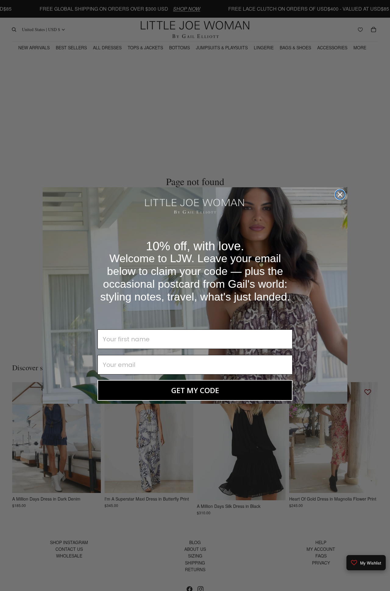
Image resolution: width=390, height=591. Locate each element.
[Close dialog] (340, 194)
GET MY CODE (195, 390)
